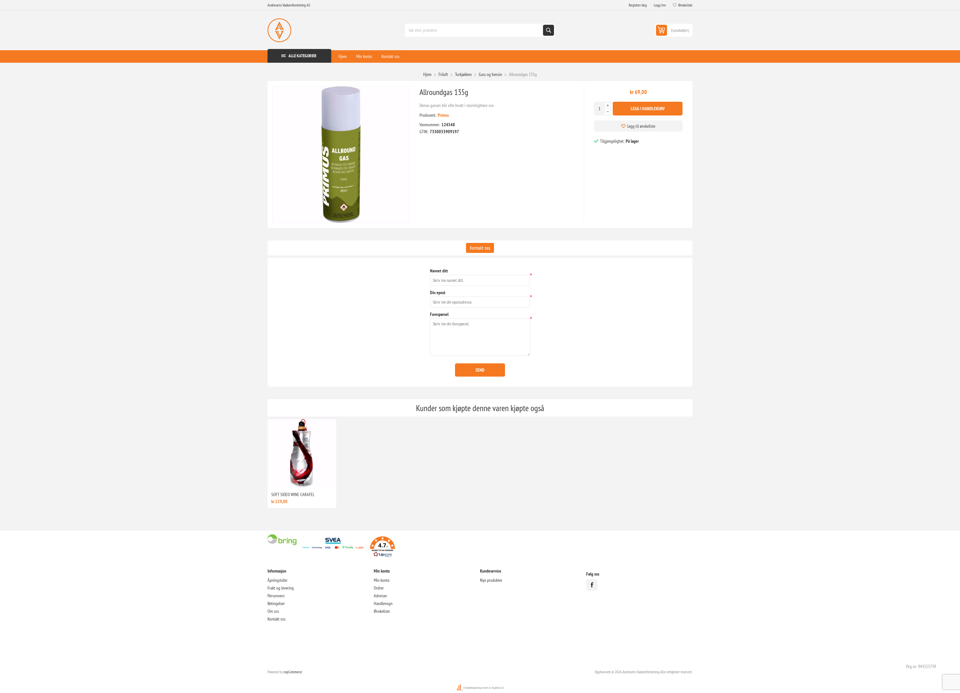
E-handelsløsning (472, 688)
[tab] (480, 248)
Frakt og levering (281, 588)
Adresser (380, 596)
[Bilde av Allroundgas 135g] (341, 154)
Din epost (437, 292)
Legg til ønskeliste (641, 126)
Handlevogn (383, 603)
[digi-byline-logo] (460, 688)
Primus (443, 115)
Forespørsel (439, 314)
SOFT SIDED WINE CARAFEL (292, 494)
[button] (382, 547)
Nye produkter (491, 580)
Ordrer (379, 588)
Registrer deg (638, 4)
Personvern (276, 596)
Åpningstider (278, 580)
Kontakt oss (391, 56)
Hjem (342, 56)
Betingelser (276, 603)
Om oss (273, 611)
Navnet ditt (439, 271)
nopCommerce (293, 672)
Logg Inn (660, 4)
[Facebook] (592, 585)
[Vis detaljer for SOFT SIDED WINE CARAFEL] (302, 453)
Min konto (364, 56)
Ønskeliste (382, 611)
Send (480, 370)
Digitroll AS (498, 688)
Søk (548, 30)
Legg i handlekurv (648, 108)
